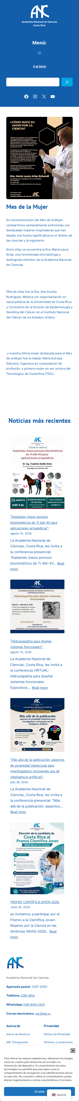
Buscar (11, 75)
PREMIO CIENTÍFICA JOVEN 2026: (35, 902)
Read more (40, 687)
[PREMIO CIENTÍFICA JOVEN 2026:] (37, 859)
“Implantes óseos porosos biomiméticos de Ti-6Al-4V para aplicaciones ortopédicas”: (33, 522)
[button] (73, 1051)
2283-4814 (28, 995)
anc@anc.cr (43, 1013)
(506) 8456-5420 (34, 1004)
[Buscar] (67, 82)
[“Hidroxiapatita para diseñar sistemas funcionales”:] (37, 607)
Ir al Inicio (39, 66)
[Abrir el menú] (39, 53)
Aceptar (39, 1091)
